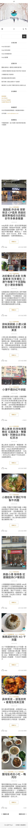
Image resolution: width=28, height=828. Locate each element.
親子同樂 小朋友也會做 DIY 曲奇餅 (11, 81)
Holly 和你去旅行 (6, 46)
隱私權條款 (22, 825)
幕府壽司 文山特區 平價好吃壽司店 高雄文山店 (14, 85)
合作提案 (18, 825)
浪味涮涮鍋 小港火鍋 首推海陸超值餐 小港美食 (14, 327)
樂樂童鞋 (4, 96)
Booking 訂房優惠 (6, 100)
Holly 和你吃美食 (6, 50)
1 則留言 (24, 420)
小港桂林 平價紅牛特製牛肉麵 (14, 499)
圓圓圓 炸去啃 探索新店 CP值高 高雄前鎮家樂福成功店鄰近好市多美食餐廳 (14, 214)
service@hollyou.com (12, 113)
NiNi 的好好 (5, 98)
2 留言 (24, 808)
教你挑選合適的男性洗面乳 (9, 78)
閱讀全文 (14, 241)
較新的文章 (22, 814)
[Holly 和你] (14, 15)
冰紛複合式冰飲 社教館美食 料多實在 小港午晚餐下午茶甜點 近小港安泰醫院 (14, 280)
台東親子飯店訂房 (6, 102)
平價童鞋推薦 (5, 123)
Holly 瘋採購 (5, 57)
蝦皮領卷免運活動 (21, 123)
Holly (6, 247)
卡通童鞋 (4, 124)
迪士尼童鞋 (13, 123)
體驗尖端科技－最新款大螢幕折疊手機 (11, 67)
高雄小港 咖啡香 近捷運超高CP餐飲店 (14, 576)
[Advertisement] (8, 152)
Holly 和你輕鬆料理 (6, 53)
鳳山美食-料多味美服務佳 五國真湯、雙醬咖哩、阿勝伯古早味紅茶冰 (14, 433)
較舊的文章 (6, 814)
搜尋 (24, 36)
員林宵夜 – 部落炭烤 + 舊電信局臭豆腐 (14, 701)
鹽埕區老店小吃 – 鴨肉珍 (14, 776)
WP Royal (10, 825)
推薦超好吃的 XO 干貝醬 (14, 638)
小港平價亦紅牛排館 (14, 389)
